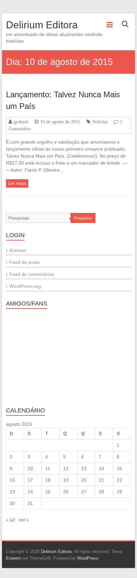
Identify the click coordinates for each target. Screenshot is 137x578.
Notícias (99, 121)
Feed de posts (24, 262)
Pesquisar (83, 218)
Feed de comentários (31, 274)
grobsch (21, 121)
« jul (10, 519)
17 (30, 480)
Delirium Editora (42, 24)
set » (24, 519)
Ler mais (17, 183)
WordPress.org (25, 286)
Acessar (17, 250)
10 (30, 468)
